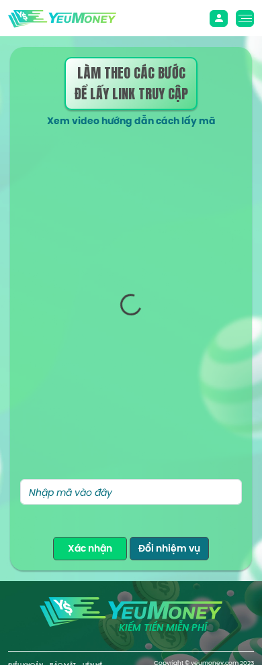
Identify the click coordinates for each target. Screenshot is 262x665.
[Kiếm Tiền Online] (62, 17)
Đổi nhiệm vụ (169, 548)
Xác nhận (90, 548)
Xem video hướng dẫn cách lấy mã (131, 120)
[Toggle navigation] (219, 18)
